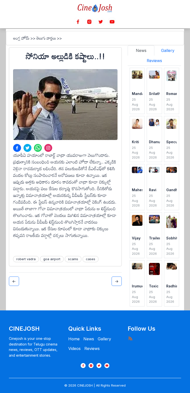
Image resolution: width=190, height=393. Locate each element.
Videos (74, 348)
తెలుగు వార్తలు (46, 38)
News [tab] (141, 50)
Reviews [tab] (154, 60)
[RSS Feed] (130, 338)
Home (74, 338)
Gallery (104, 338)
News (88, 338)
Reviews (92, 348)
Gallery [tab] (167, 50)
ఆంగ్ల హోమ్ (21, 38)
